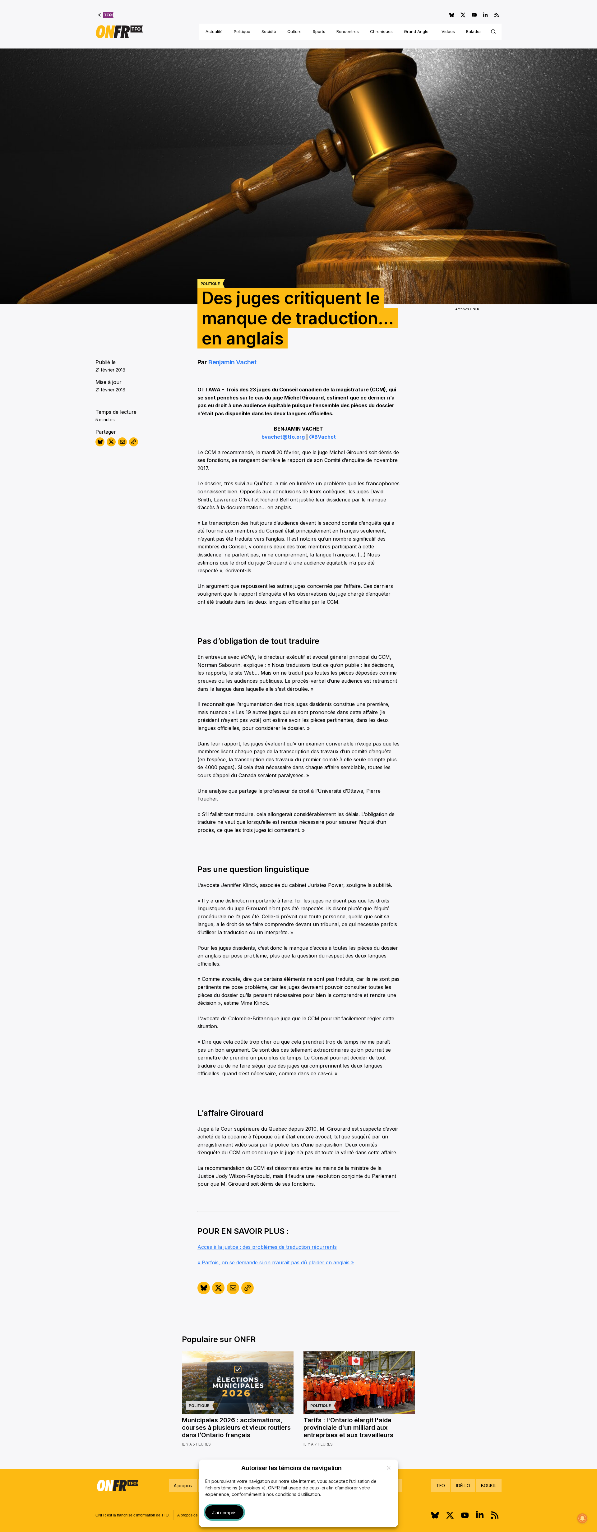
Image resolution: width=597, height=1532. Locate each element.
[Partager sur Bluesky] (99, 441)
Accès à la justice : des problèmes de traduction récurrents (267, 1247)
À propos (183, 1485)
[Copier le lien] (133, 441)
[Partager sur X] (111, 441)
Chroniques (381, 31)
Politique (242, 31)
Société (268, 31)
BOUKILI (489, 1485)
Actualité (214, 31)
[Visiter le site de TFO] (105, 15)
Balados (474, 31)
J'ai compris (224, 1512)
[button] (389, 1468)
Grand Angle (416, 31)
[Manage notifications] (582, 1518)
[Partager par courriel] (122, 441)
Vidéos (448, 31)
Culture (294, 31)
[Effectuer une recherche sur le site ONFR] (493, 32)
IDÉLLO (463, 1485)
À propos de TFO (191, 1515)
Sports (319, 31)
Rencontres (347, 31)
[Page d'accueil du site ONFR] (119, 32)
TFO (440, 1485)
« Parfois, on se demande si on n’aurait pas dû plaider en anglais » (275, 1262)
